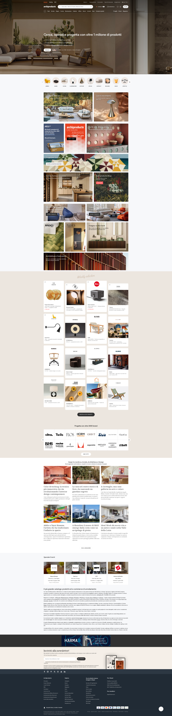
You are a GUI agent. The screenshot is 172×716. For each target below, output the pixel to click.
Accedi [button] (125, 6)
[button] (86, 2)
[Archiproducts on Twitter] (54, 671)
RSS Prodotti (121, 711)
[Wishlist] (117, 6)
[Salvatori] (112, 434)
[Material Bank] (54, 138)
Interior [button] (45, 2)
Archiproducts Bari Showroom (50, 695)
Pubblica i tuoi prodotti (112, 681)
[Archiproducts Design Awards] (75, 138)
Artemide (46, 600)
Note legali (88, 701)
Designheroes (68, 703)
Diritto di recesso (89, 697)
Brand (66, 683)
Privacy (88, 711)
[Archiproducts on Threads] (58, 671)
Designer (67, 685)
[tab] (87, 2)
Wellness (95, 597)
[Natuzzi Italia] (102, 445)
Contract (101, 597)
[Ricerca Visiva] (91, 6)
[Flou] (102, 434)
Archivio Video (68, 697)
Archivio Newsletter (69, 693)
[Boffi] (123, 445)
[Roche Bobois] (59, 445)
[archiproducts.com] (50, 6)
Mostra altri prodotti (86, 414)
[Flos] (70, 434)
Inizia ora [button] (47, 50)
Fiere (66, 689)
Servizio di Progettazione (91, 683)
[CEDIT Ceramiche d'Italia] (91, 434)
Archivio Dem (68, 695)
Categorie (67, 681)
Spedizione (88, 693)
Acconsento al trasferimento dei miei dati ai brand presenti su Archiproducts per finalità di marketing (62, 663)
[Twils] (59, 434)
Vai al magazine (86, 548)
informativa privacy (67, 665)
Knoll (122, 599)
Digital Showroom (111, 694)
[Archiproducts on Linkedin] (64, 671)
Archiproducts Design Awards (50, 697)
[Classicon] (123, 434)
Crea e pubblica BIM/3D (112, 683)
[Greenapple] (70, 445)
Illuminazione (65, 597)
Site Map (126, 711)
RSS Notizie (115, 711)
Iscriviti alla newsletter (48, 699)
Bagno (72, 597)
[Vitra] (49, 434)
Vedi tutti (86, 454)
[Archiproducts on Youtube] (61, 671)
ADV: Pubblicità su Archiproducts (114, 687)
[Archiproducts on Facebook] (45, 671)
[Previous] (42, 82)
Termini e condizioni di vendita (92, 699)
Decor (91, 597)
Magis (45, 605)
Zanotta (50, 600)
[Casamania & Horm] (80, 434)
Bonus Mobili (89, 691)
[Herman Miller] (80, 445)
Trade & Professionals (108, 2)
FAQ (44, 687)
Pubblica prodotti (92, 2)
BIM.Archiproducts (69, 699)
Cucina (87, 597)
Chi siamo (46, 681)
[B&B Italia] (49, 445)
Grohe (98, 619)
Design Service (117, 2)
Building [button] (51, 2)
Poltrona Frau (83, 603)
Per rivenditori (100, 2)
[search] (59, 6)
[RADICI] (54, 237)
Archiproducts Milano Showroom (51, 693)
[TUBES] (75, 237)
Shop (87, 687)
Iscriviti (82, 658)
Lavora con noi (47, 691)
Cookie (99, 711)
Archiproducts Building (70, 701)
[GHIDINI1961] (112, 445)
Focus (66, 691)
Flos (125, 599)
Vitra (120, 599)
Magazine (67, 687)
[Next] (129, 82)
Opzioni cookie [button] (94, 711)
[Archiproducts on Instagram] (48, 671)
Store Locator (89, 689)
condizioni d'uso (59, 665)
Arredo (58, 597)
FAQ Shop (88, 703)
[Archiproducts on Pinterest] (51, 671)
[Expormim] (91, 445)
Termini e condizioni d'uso (107, 711)
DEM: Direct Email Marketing (113, 685)
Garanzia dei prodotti (90, 695)
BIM (55, 2)
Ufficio (83, 597)
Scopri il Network (47, 683)
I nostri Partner (47, 685)
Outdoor (77, 597)
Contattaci (46, 689)
